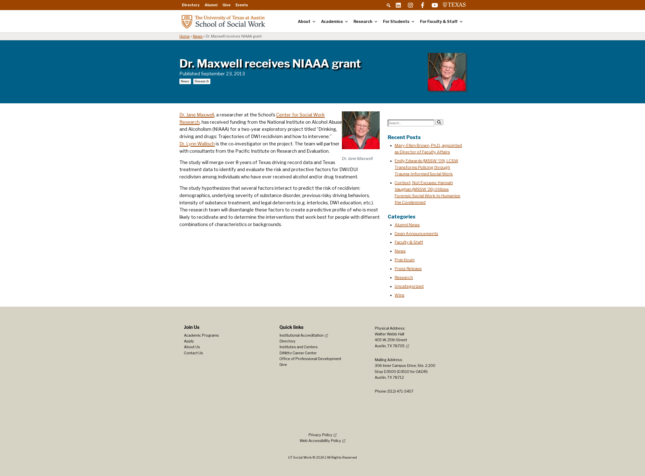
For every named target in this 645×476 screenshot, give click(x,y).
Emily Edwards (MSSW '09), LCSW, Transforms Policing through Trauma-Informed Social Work (427, 167)
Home (184, 36)
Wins (399, 295)
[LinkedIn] (398, 5)
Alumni (211, 5)
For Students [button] (396, 21)
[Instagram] (410, 5)
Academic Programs (201, 335)
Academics (332, 21)
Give (226, 5)
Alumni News (407, 224)
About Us (192, 347)
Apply (189, 341)
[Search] (439, 122)
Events (242, 5)
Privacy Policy (320, 435)
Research (362, 21)
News (198, 36)
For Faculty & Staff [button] (439, 21)
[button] (388, 5)
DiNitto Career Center (298, 353)
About (304, 21)
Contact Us (193, 353)
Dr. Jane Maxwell (196, 114)
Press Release (408, 268)
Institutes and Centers (298, 347)
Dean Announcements (416, 233)
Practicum (404, 259)
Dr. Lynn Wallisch (197, 143)
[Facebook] (422, 5)
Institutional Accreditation (301, 335)
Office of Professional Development (310, 359)
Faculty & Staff (409, 242)
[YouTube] (435, 5)
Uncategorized (409, 286)
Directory (191, 5)
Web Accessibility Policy (320, 440)
